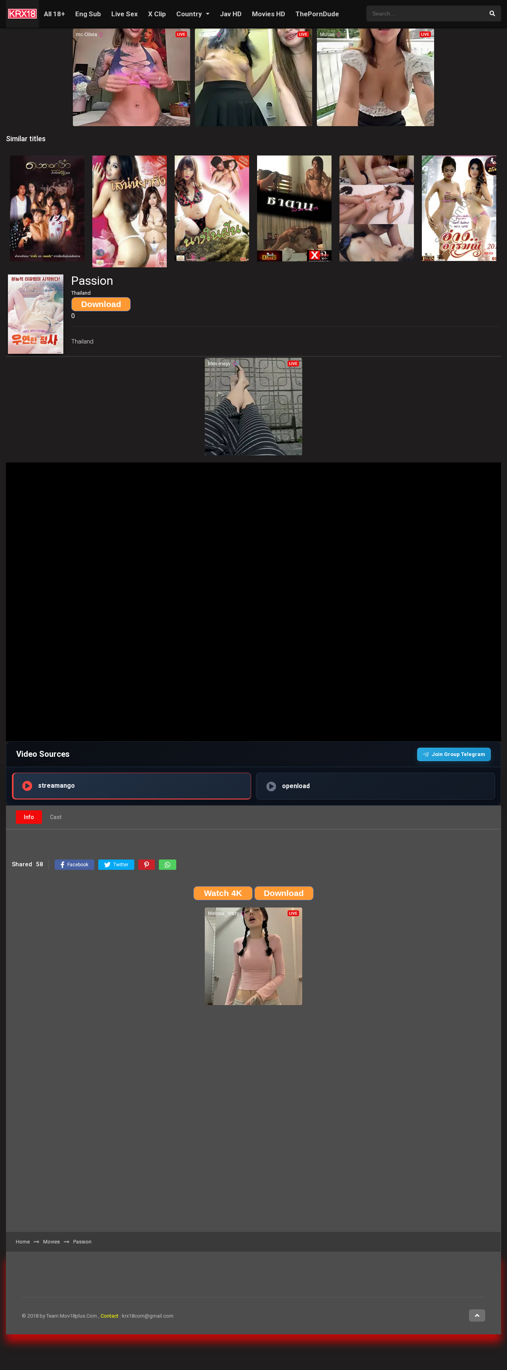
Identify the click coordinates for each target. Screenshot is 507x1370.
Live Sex (124, 14)
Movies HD (268, 14)
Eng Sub (88, 14)
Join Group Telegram (458, 754)
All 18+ (54, 14)
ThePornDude (317, 14)
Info (29, 817)
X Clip (157, 14)
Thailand (82, 341)
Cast (55, 817)
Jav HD (231, 14)
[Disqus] (253, 1121)
